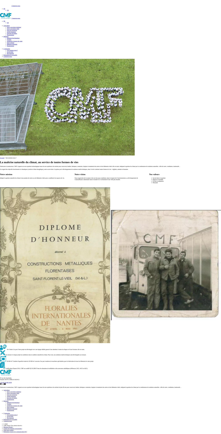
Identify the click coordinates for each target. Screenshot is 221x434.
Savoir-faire (10, 52)
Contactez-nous (16, 6)
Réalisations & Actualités (10, 55)
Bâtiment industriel (12, 44)
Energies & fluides (12, 33)
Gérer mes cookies (8, 430)
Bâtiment (5, 36)
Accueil (2, 158)
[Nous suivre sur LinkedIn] (1, 384)
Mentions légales (8, 427)
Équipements (10, 35)
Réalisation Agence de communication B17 (15, 432)
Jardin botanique (11, 32)
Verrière (9, 39)
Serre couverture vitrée (13, 29)
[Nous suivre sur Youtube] (5, 384)
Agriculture (6, 25)
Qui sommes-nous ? (12, 50)
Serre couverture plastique (14, 27)
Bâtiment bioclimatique (13, 38)
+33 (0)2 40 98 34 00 (6, 382)
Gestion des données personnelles (12, 428)
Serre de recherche (12, 30)
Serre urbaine (10, 43)
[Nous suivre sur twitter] (3, 384)
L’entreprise (6, 49)
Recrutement (10, 53)
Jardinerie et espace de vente (14, 41)
